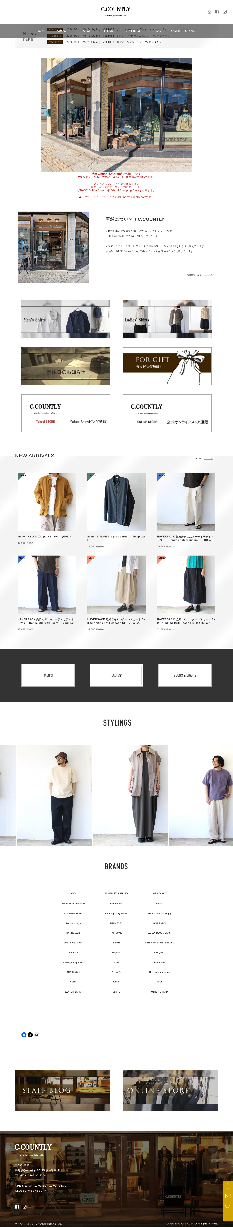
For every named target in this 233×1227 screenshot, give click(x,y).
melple (116, 943)
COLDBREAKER (73, 913)
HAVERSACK (159, 923)
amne (74, 893)
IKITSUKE (116, 933)
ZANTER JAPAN (73, 992)
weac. (116, 982)
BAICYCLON (159, 893)
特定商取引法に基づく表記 (50, 1224)
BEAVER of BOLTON (73, 903)
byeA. (159, 903)
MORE (198, 459)
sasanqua (73, 962)
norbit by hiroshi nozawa (159, 943)
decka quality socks (116, 913)
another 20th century (116, 893)
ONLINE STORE (184, 31)
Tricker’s (116, 972)
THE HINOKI (73, 972)
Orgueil (116, 952)
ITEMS (109, 31)
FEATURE (86, 31)
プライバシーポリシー (25, 1224)
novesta (73, 952)
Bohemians (116, 903)
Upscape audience (159, 972)
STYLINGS (133, 31)
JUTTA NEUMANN (73, 943)
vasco (73, 982)
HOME (41, 31)
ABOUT (62, 31)
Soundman (159, 962)
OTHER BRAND (159, 992)
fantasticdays (73, 923)
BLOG (156, 31)
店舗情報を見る (194, 275)
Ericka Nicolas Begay (160, 913)
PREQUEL (159, 952)
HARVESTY (116, 923)
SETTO (116, 992)
